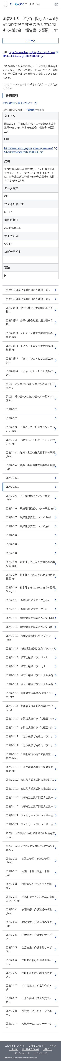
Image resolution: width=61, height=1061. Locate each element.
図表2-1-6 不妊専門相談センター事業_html (28, 497)
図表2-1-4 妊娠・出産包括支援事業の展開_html (30, 454)
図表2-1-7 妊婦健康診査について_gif (27, 526)
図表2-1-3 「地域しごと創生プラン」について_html (30, 429)
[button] (56, 4)
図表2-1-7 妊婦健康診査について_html (28, 517)
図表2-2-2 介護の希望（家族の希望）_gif (29, 873)
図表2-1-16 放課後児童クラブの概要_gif (29, 727)
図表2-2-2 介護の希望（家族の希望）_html (29, 860)
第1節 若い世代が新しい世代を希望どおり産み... (30, 386)
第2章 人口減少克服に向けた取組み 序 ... (28, 290)
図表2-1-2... (12, 409)
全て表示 (39, 110)
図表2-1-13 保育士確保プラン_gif (25, 666)
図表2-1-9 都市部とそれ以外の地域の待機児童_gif (30, 576)
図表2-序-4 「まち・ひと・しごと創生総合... (29, 360)
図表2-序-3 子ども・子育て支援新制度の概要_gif (29, 348)
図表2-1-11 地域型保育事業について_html (30, 618)
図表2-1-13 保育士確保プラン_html (26, 657)
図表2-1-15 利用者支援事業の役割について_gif (29, 708)
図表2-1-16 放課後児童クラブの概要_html (30, 718)
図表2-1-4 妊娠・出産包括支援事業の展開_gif (30, 467)
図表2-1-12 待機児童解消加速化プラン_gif (30, 648)
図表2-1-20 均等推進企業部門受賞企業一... (30, 797)
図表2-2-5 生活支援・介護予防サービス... (29, 936)
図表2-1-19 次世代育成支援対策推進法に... (30, 779)
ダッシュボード (22, 1053)
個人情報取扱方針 (30, 1049)
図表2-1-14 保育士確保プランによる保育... (30, 675)
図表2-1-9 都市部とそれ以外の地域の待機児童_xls (30, 589)
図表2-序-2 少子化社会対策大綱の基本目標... (29, 309)
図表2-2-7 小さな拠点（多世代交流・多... (29, 987)
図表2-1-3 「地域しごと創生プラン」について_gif (30, 442)
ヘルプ (53, 1045)
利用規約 (13, 1049)
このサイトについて (15, 1045)
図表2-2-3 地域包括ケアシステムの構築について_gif (30, 898)
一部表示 (30, 110)
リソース (30, 40)
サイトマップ (40, 1053)
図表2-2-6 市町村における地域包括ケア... (29, 962)
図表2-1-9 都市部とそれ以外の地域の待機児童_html (30, 564)
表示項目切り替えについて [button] (18, 103)
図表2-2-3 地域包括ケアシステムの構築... (29, 886)
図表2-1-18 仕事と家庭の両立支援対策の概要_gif (29, 769)
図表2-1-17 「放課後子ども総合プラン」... (30, 736)
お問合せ (47, 1049)
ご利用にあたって (37, 1045)
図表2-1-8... (12, 535)
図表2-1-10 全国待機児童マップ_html (27, 600)
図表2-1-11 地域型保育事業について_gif (29, 627)
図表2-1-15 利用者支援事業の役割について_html (29, 695)
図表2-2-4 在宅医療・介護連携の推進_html (29, 911)
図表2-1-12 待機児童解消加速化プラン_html (28, 638)
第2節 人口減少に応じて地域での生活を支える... (30, 835)
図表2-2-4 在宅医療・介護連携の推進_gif (29, 924)
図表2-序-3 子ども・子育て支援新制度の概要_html (29, 335)
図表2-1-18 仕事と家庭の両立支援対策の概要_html (29, 756)
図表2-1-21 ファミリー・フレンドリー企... (30, 815)
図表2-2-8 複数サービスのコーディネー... (29, 1013)
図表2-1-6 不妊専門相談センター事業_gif (30, 508)
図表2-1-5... (12, 478)
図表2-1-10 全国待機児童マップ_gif (26, 609)
